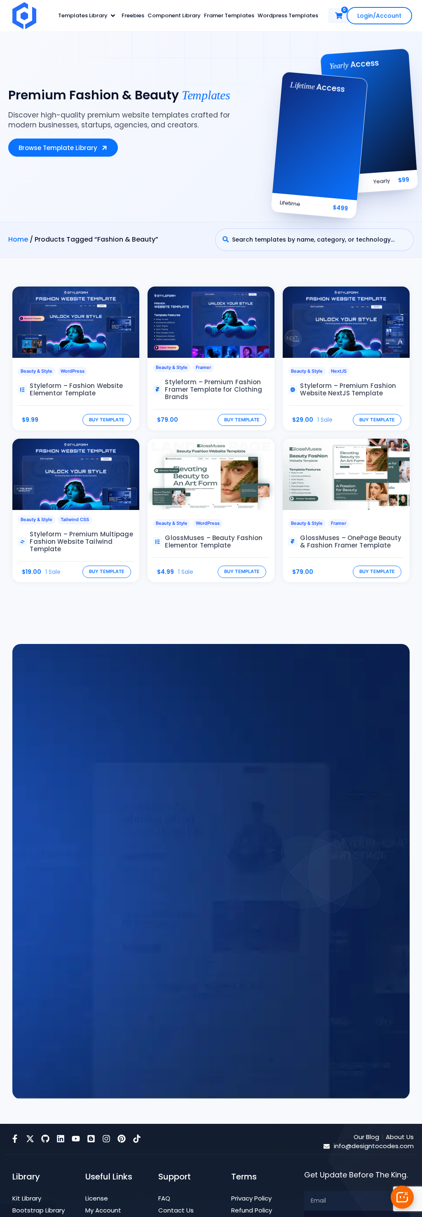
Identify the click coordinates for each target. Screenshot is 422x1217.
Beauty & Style (36, 371)
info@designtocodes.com (374, 1146)
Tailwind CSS (75, 519)
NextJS (339, 371)
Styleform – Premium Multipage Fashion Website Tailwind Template (81, 541)
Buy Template (107, 420)
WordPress (72, 371)
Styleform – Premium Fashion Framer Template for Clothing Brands (213, 389)
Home (18, 239)
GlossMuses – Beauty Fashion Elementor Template (214, 541)
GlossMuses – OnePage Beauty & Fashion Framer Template (350, 541)
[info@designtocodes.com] (327, 1146)
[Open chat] (402, 1197)
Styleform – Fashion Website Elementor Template (76, 389)
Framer (203, 367)
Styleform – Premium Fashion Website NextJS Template (348, 389)
